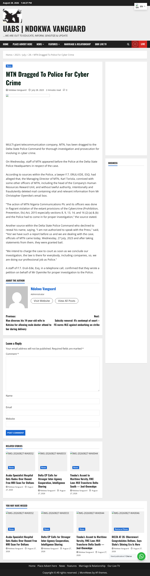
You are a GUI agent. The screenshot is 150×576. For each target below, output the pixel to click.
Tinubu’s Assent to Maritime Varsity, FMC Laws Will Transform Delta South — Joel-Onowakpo (84, 480)
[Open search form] (128, 44)
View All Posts (66, 301)
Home (5, 44)
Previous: (28, 322)
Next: (76, 320)
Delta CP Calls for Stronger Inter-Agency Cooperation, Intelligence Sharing (51, 480)
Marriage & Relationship (77, 44)
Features (53, 44)
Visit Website (42, 301)
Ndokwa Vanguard (17, 90)
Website (10, 418)
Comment (12, 353)
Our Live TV (100, 44)
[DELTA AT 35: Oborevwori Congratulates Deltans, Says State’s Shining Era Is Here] (128, 522)
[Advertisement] (126, 109)
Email (9, 407)
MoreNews (86, 572)
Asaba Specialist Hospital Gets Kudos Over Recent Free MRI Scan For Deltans (20, 478)
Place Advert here (22, 44)
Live (143, 44)
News (39, 44)
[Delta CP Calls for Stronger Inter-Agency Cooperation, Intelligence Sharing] (52, 461)
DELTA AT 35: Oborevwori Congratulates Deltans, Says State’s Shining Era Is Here (127, 540)
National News (121, 529)
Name (9, 395)
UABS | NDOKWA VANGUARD (44, 28)
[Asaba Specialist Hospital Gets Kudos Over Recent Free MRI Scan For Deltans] (20, 461)
